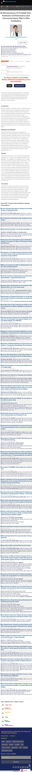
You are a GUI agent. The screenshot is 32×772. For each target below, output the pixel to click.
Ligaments (8, 741)
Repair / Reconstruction (18, 741)
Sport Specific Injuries (17, 68)
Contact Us (12, 736)
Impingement (16, 71)
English (25, 770)
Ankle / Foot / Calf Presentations (6, 705)
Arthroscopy (4, 744)
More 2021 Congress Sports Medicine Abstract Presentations (15, 204)
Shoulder (11, 744)
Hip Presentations (4, 713)
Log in (9, 85)
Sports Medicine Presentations (7, 726)
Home (4, 6)
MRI (20, 747)
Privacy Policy (4, 736)
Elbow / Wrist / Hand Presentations (7, 709)
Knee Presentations (4, 717)
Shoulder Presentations (5, 722)
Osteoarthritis (15, 747)
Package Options (19, 85)
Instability (17, 744)
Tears (21, 71)
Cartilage (25, 747)
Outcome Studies (6, 747)
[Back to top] (27, 762)
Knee (3, 741)
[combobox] (25, 770)
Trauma (11, 71)
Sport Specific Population (24, 75)
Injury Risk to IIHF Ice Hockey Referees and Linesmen (16, 545)
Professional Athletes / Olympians (13, 75)
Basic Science (9, 68)
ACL (22, 744)
